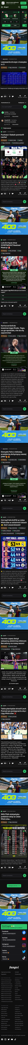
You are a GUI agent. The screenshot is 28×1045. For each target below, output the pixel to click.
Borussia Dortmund (19, 1023)
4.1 (16, 21)
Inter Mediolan (18, 1029)
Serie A (16, 991)
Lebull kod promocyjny (6, 981)
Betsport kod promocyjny (6, 983)
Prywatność (18, 974)
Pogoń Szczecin (4, 1021)
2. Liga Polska (18, 983)
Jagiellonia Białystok (5, 1019)
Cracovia (3, 1017)
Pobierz (23, 3)
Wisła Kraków (4, 1009)
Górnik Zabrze (4, 1013)
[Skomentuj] (24, 201)
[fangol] (14, 967)
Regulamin (3, 974)
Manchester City (18, 1013)
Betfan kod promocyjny (6, 993)
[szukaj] (19, 7)
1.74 (5, 21)
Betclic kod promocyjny (6, 997)
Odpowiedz (15, 116)
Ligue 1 (16, 993)
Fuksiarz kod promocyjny (6, 987)
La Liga (16, 987)
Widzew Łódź (4, 1023)
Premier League (18, 985)
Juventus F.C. (18, 1027)
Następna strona (13, 885)
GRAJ (6, 25)
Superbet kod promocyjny (6, 985)
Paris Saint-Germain (19, 1025)
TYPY (15, 25)
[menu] (2, 7)
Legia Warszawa (4, 1007)
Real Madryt (17, 1017)
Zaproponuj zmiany (6, 972)
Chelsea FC (17, 1009)
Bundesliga (17, 989)
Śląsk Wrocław (4, 1015)
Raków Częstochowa (5, 1025)
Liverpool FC (17, 1011)
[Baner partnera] (14, 43)
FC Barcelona (18, 1019)
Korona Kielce (4, 1029)
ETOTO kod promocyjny (6, 979)
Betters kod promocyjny (6, 995)
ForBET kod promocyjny (6, 999)
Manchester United (19, 1015)
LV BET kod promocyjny (6, 989)
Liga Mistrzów (18, 995)
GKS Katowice (4, 1027)
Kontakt (17, 972)
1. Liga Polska (17, 981)
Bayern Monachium (19, 1021)
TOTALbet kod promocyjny (7, 1001)
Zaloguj (24, 7)
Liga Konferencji (18, 999)
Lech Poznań (3, 1011)
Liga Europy (17, 997)
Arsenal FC (17, 1007)
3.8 (11, 21)
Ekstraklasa (17, 979)
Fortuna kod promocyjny (6, 991)
